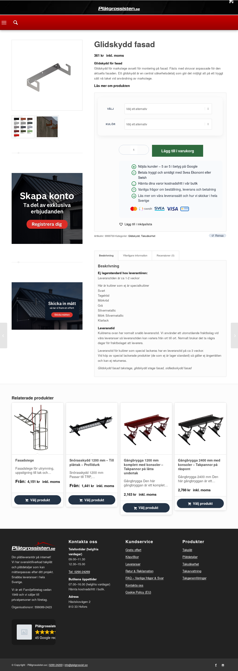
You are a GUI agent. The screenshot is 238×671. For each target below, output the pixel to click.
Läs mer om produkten (112, 85)
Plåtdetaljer (190, 557)
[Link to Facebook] (215, 664)
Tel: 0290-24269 (79, 571)
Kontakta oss (134, 585)
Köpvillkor (132, 557)
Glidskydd (134, 236)
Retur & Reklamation (139, 571)
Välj (110, 108)
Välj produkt (40, 499)
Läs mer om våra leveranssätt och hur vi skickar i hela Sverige (177, 198)
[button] (135, 224)
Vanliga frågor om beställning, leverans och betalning (177, 189)
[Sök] (15, 22)
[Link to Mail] (222, 664)
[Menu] (4, 22)
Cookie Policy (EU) (138, 592)
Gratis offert (133, 550)
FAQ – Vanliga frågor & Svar (145, 578)
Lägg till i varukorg (177, 150)
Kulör (110, 124)
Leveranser (133, 564)
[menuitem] (15, 22)
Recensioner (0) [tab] (166, 255)
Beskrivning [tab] (106, 255)
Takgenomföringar (194, 578)
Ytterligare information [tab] (135, 255)
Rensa (219, 235)
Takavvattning (191, 571)
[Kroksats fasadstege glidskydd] (234, 335)
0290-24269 (56, 665)
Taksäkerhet (148, 236)
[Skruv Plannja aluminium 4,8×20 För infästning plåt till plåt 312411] (3, 335)
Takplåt (187, 550)
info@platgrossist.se (76, 665)
